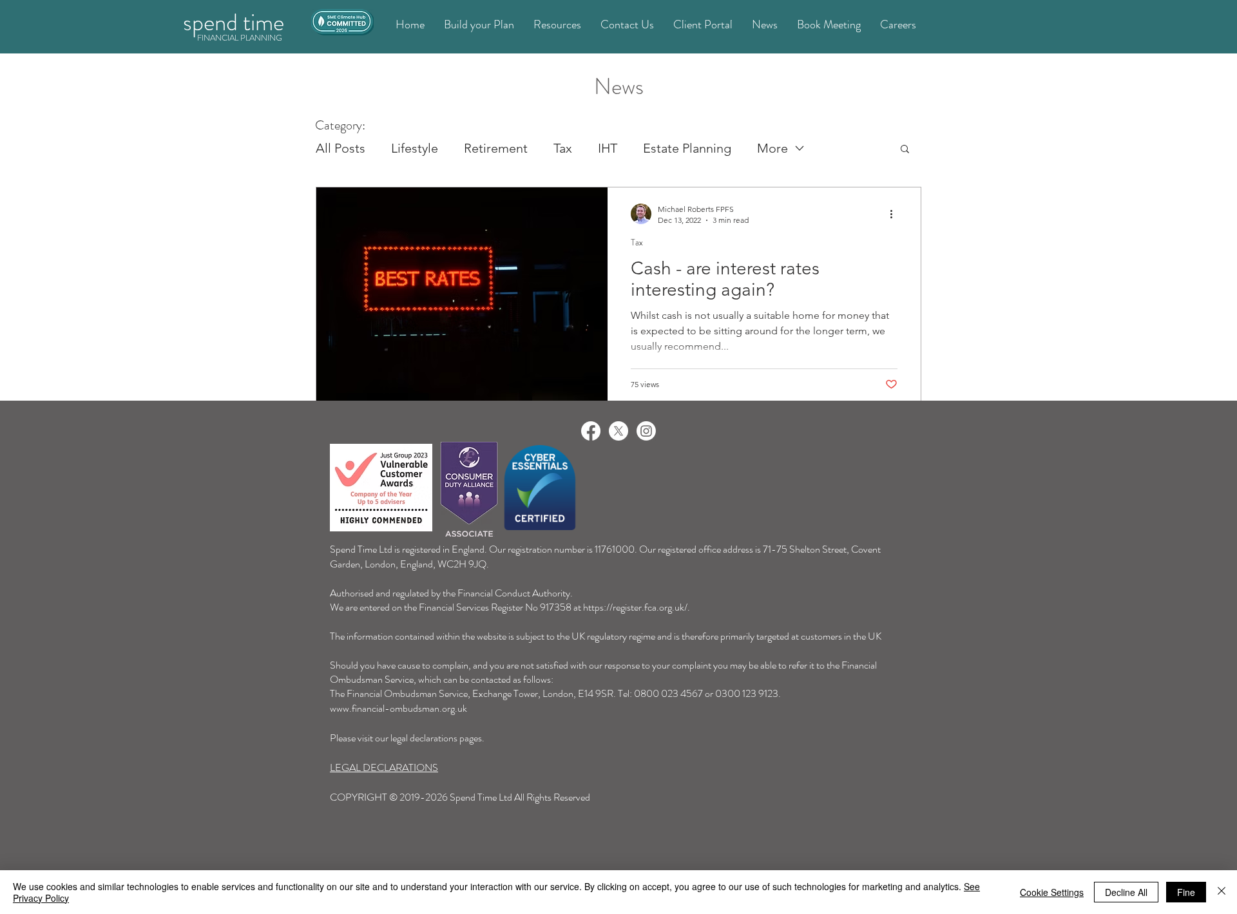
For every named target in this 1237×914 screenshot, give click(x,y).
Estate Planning (687, 148)
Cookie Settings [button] (1052, 892)
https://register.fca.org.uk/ (635, 607)
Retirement (496, 148)
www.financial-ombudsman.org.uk (398, 708)
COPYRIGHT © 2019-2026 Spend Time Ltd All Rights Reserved (460, 797)
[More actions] (895, 214)
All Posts (340, 148)
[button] (905, 150)
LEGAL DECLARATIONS (384, 767)
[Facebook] (590, 431)
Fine (1186, 892)
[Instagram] (646, 431)
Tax (562, 148)
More (772, 148)
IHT (607, 148)
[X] (618, 431)
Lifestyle (414, 148)
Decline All (1126, 892)
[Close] (1221, 892)
